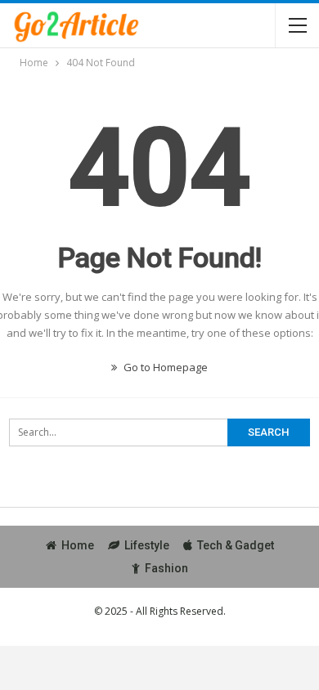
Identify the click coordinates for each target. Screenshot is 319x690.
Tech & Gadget (235, 545)
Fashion (166, 568)
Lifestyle (146, 545)
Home (77, 545)
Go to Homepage (164, 367)
